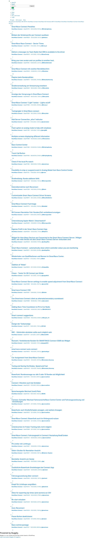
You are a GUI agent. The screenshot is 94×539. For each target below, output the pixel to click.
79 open (12, 20)
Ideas (14, 2)
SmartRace (64, 21)
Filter (24, 20)
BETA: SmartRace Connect (31, 21)
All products (12, 21)
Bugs (13, 4)
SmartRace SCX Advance (44, 21)
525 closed (18, 20)
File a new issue (16, 15)
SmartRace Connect (72, 21)
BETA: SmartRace (56, 21)
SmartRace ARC (19, 21)
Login (13, 9)
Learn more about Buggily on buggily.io (10, 537)
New (13, 8)
